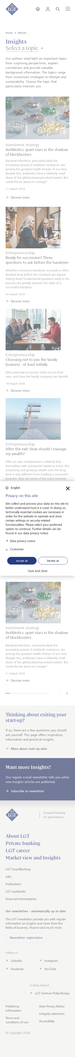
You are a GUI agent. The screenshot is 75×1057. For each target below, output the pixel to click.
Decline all (53, 560)
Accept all (22, 560)
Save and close (37, 571)
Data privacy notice (22, 541)
